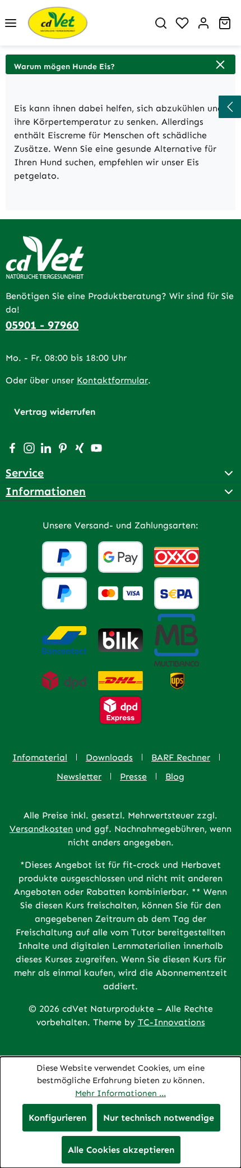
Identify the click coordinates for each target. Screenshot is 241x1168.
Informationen (46, 491)
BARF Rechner (180, 757)
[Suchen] (161, 23)
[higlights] (230, 107)
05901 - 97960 (42, 325)
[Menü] (10, 23)
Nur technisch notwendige (158, 1117)
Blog (174, 776)
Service (25, 472)
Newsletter (79, 776)
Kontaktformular (112, 380)
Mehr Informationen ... (120, 1093)
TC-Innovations (171, 1022)
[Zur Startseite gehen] (86, 23)
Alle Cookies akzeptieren (121, 1149)
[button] (120, 64)
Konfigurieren (57, 1117)
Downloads (109, 757)
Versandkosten (41, 828)
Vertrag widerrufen (54, 411)
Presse (133, 776)
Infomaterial (39, 757)
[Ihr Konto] (203, 23)
